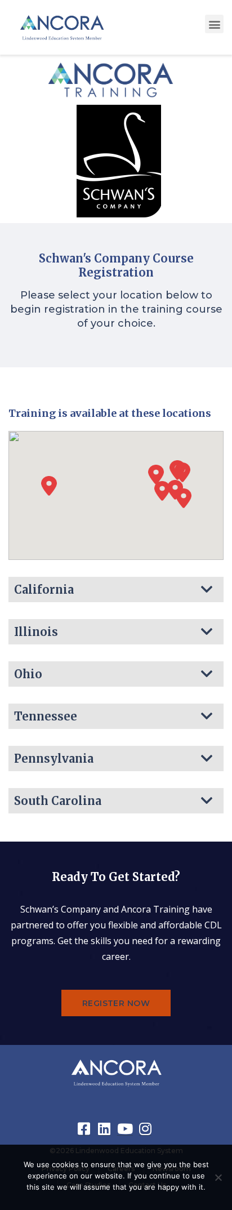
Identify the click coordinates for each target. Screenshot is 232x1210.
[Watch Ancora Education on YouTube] (126, 1129)
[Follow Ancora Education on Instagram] (146, 1129)
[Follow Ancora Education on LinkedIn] (106, 1129)
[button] (214, 24)
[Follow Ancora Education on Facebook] (85, 1129)
